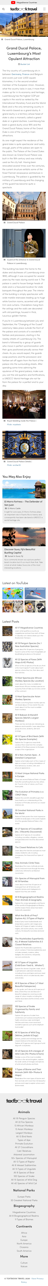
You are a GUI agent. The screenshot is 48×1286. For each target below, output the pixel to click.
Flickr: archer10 (14, 465)
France (25, 74)
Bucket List (25, 64)
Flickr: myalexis (14, 424)
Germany (16, 74)
